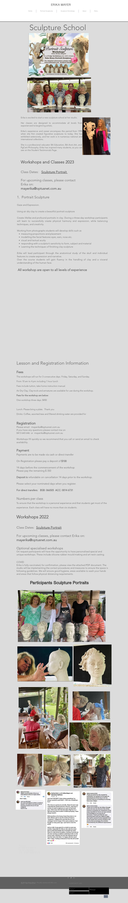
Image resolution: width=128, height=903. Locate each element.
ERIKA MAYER (61, 4)
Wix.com (54, 883)
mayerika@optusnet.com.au (41, 188)
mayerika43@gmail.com (32, 852)
